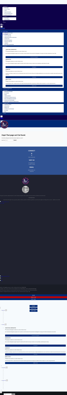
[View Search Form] (1, 27)
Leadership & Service (7, 104)
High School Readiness (8, 40)
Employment (32, 171)
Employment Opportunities (9, 44)
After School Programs (8, 91)
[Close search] (1, 392)
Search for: (3, 140)
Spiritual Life (6, 107)
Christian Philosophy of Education (10, 37)
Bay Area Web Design (32, 288)
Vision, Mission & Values (8, 33)
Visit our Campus (7, 9)
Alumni (4, 113)
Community (6, 43)
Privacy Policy (23, 288)
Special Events (6, 383)
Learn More (3, 28)
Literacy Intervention (7, 88)
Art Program (6, 370)
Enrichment (4, 367)
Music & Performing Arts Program (10, 98)
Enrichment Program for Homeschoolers (11, 101)
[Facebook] (1, 118)
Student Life (4, 380)
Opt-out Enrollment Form (8, 13)
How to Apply (6, 7)
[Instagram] (2, 118)
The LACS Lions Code (7, 314)
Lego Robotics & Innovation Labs (10, 97)
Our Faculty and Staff (8, 41)
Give (3, 20)
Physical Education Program (9, 100)
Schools (3, 324)
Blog (5, 111)
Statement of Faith (7, 313)
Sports (5, 94)
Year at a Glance (7, 19)
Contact (4, 22)
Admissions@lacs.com (31, 170)
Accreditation (6, 38)
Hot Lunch (6, 110)
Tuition (5, 10)
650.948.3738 (33, 157)
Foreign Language (7, 95)
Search (15, 140)
